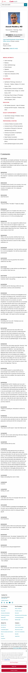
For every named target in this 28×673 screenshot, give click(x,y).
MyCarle (2, 617)
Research (17, 613)
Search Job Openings (19, 627)
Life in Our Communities (20, 631)
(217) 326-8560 (17, 648)
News (2, 634)
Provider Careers (18, 610)
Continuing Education (19, 617)
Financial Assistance (5, 615)
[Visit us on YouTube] (9, 603)
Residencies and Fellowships (21, 615)
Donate (2, 636)
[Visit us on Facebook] (1, 603)
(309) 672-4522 (14, 48)
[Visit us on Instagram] (12, 603)
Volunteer (3, 638)
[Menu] (2, 1)
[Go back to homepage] (13, 1)
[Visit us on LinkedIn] (7, 603)
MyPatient (17, 619)
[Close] (26, 651)
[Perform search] (25, 4)
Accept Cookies (14, 670)
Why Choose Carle (18, 629)
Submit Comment (4, 600)
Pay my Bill (3, 610)
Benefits (16, 634)
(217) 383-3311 (5, 598)
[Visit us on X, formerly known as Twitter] (4, 603)
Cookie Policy (7, 659)
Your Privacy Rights (14, 662)
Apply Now (17, 636)
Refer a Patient (18, 608)
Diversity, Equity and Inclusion (7, 631)
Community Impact (4, 629)
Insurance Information (5, 613)
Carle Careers (18, 625)
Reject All (14, 666)
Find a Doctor (3, 608)
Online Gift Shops (4, 619)
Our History (3, 627)
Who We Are (3, 625)
